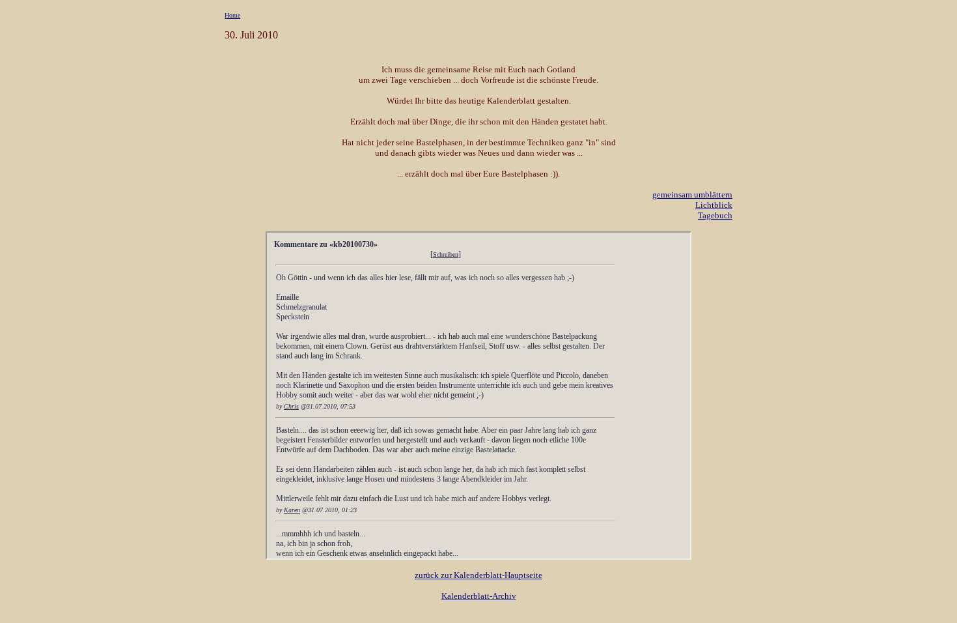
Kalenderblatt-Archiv (478, 596)
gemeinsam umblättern (692, 194)
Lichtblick (713, 205)
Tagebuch (715, 215)
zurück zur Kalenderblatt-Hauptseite (478, 575)
